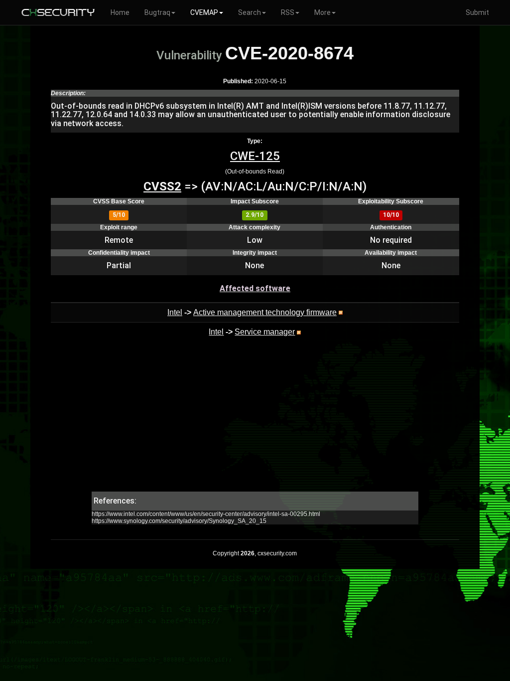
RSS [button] (287, 12)
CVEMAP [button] (204, 12)
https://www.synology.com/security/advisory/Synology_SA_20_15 (179, 520)
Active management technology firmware (265, 312)
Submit (477, 12)
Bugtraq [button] (157, 12)
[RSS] (341, 312)
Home (120, 12)
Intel (174, 312)
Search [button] (249, 12)
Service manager (265, 332)
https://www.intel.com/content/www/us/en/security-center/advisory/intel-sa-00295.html (206, 514)
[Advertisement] (254, 422)
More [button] (322, 12)
